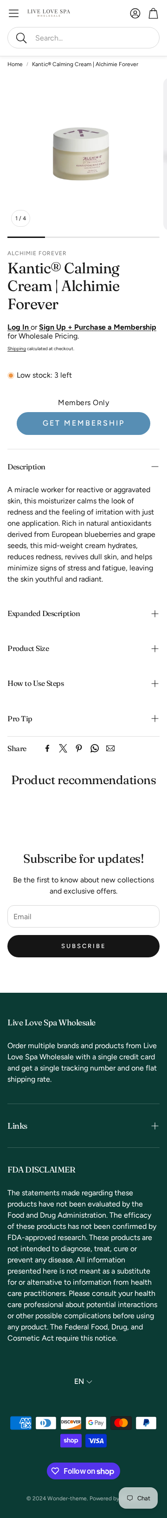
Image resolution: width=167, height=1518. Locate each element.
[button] (83, 37)
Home (15, 64)
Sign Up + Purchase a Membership (97, 327)
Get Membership (84, 423)
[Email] (110, 748)
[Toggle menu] (13, 13)
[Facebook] (47, 748)
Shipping (16, 349)
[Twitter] (63, 748)
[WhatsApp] (94, 748)
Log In (19, 327)
